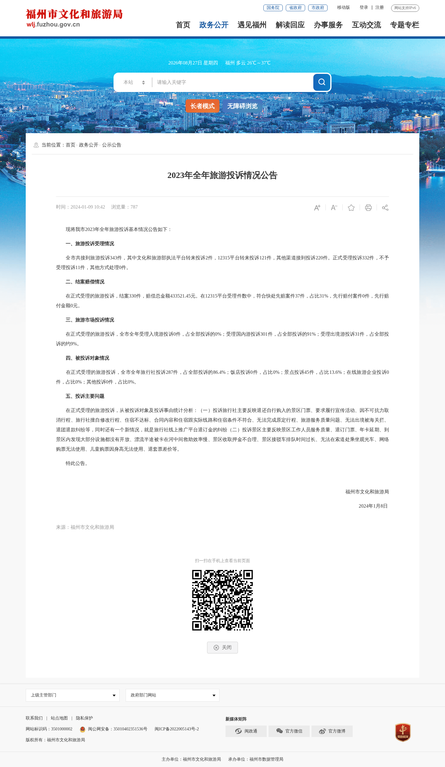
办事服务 (328, 25)
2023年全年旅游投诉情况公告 (222, 175)
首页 (183, 25)
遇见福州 (252, 25)
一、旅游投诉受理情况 (90, 243)
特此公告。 (73, 463)
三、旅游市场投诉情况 (90, 319)
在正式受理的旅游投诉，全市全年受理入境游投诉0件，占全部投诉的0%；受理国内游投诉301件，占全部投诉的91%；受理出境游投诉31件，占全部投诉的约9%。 (222, 338)
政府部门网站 (143, 695)
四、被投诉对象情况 (87, 357)
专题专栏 (404, 25)
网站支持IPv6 (405, 8)
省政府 (295, 7)
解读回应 (290, 25)
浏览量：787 (124, 206)
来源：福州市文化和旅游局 (85, 527)
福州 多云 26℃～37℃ (248, 62)
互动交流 (366, 25)
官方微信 (293, 731)
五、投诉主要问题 (85, 396)
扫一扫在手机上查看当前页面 (222, 560)
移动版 (343, 7)
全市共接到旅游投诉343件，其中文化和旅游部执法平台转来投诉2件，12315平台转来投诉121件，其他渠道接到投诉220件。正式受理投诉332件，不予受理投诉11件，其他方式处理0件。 (222, 262)
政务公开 (214, 25)
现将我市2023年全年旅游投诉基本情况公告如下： (114, 229)
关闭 (227, 647)
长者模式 (202, 106)
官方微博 (336, 731)
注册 (379, 7)
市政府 (318, 7)
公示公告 (111, 144)
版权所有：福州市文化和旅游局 (55, 740)
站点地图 (59, 718)
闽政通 (251, 731)
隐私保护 (84, 718)
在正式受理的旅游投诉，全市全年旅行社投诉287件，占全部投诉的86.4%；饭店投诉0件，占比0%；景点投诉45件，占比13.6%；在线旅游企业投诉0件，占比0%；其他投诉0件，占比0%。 (222, 377)
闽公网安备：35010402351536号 (117, 729)
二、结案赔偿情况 (85, 281)
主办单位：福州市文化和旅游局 (191, 759)
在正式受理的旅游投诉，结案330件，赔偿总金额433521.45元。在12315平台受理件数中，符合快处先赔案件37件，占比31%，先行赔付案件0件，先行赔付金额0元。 (222, 300)
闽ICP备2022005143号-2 (177, 729)
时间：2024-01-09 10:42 (80, 206)
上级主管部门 (43, 695)
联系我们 (34, 718)
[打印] (368, 207)
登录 (364, 7)
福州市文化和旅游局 (367, 491)
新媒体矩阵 (236, 719)
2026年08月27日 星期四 (193, 62)
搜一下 (321, 82)
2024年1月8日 (369, 506)
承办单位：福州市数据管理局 (255, 759)
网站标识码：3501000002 (49, 729)
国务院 (273, 7)
